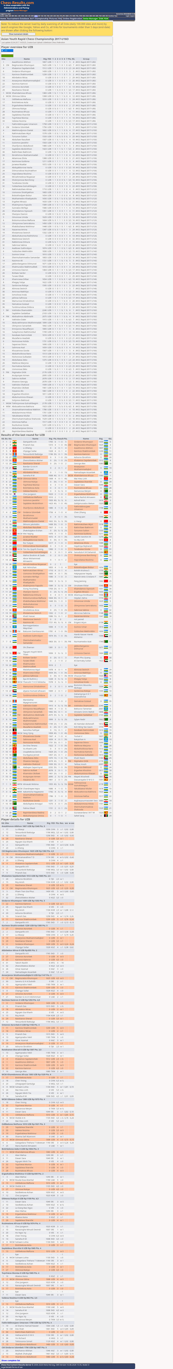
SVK (94, 16)
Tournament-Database (18, 18)
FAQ (60, 18)
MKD (67, 16)
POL (77, 16)
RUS (87, 16)
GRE (54, 16)
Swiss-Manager (90, 18)
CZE (29, 16)
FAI (42, 16)
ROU (84, 16)
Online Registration (72, 18)
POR (80, 16)
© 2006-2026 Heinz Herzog (43, 1365)
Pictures (53, 18)
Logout (132, 16)
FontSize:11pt (113, 16)
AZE (10, 16)
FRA (48, 16)
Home (3, 18)
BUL (16, 16)
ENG (36, 16)
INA (58, 16)
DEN (32, 16)
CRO (26, 16)
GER (51, 16)
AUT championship (39, 18)
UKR (103, 16)
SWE (97, 16)
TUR (100, 16)
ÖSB (101, 18)
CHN (22, 16)
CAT (19, 16)
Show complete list (10, 1360)
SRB (90, 16)
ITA (61, 16)
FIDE (106, 18)
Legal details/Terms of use (12, 1367)
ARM (6, 16)
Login (127, 16)
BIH (13, 16)
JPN (64, 16)
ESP (39, 16)
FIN (45, 16)
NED (74, 16)
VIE (107, 16)
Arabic (2, 16)
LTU (70, 16)
